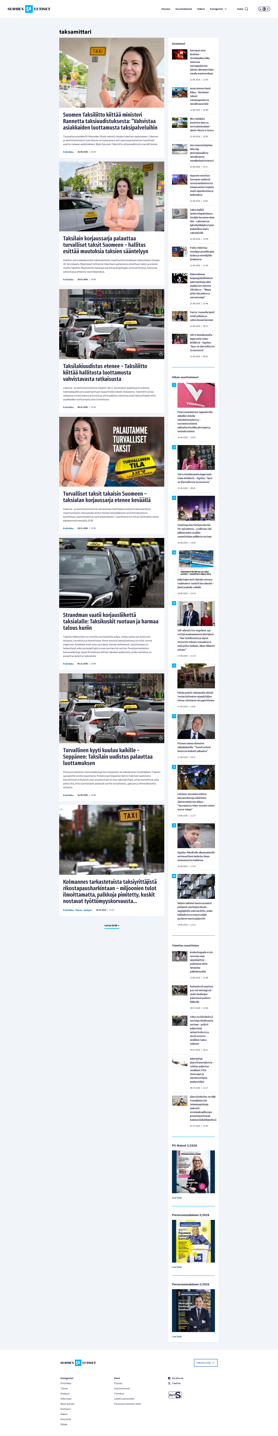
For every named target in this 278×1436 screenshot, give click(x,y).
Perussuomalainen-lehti (127, 1404)
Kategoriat (216, 9)
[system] (264, 9)
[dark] (260, 9)
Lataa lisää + (111, 925)
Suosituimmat (183, 9)
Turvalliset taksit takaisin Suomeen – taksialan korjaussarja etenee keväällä (107, 496)
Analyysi (87, 910)
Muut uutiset (67, 1404)
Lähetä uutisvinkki (124, 1399)
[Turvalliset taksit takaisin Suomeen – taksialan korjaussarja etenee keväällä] (111, 452)
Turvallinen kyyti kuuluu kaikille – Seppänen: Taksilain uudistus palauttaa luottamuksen (108, 756)
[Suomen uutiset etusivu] (29, 9)
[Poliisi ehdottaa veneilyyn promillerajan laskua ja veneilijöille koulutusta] (179, 256)
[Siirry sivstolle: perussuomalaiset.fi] (193, 1395)
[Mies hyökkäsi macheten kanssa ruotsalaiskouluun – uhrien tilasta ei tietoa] (179, 127)
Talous (78, 910)
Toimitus (119, 1393)
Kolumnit (65, 1419)
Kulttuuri (65, 1409)
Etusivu (166, 9)
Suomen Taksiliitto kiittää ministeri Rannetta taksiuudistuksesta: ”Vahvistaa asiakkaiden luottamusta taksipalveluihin (110, 121)
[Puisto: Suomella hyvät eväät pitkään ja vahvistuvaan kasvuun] (179, 319)
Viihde (63, 1424)
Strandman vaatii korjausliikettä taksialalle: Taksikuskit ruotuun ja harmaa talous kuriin (110, 621)
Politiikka (68, 152)
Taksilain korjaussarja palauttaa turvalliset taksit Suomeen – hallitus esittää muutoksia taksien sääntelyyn (105, 244)
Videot (201, 9)
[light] (267, 9)
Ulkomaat (66, 1399)
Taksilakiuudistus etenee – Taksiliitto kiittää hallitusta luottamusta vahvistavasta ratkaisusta (105, 372)
